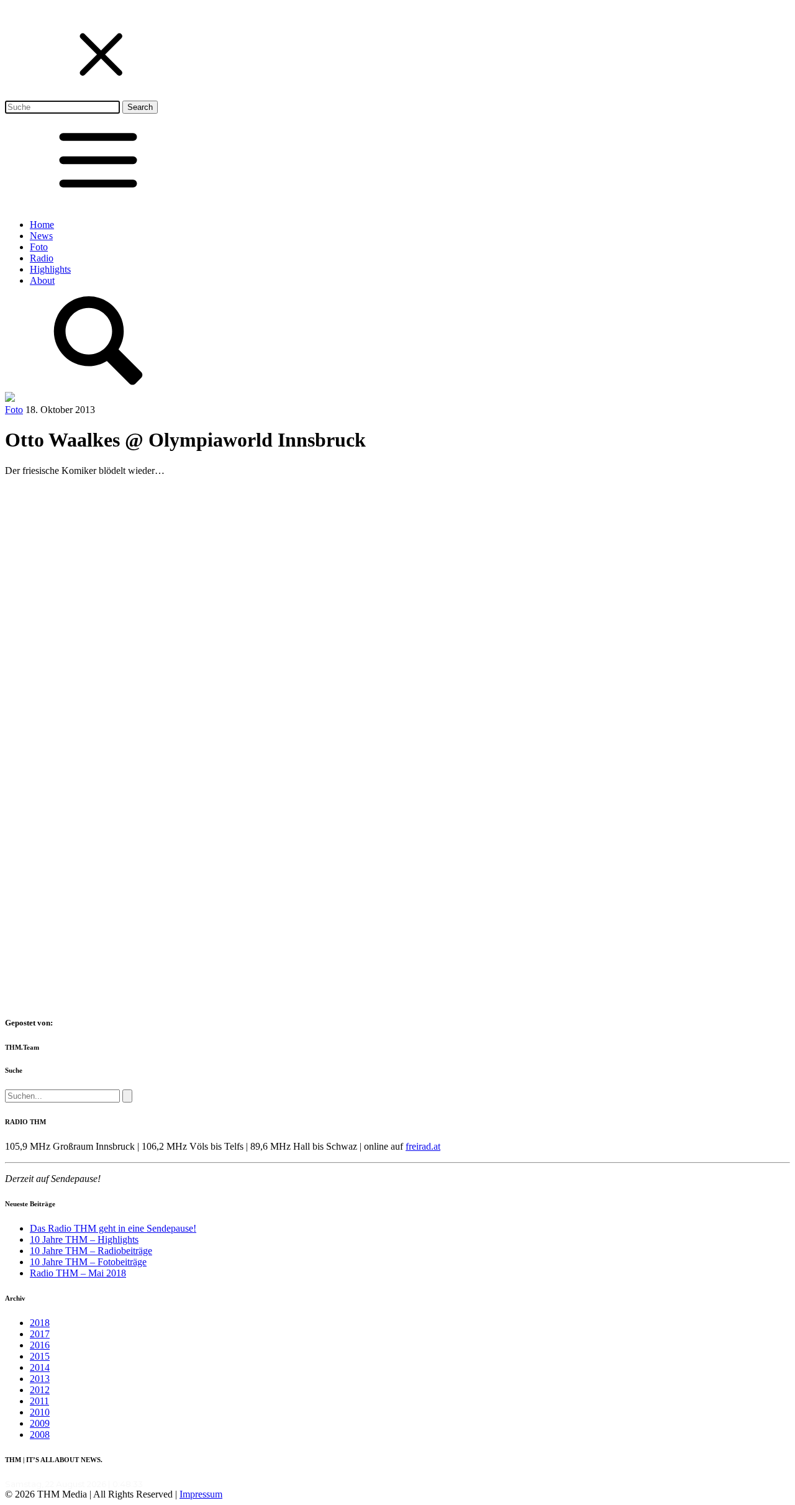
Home (42, 224)
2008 (40, 1434)
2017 (40, 1334)
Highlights (50, 269)
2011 (39, 1401)
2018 (40, 1322)
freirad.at (423, 1146)
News (41, 235)
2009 (40, 1423)
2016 (40, 1345)
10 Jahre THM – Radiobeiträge (91, 1250)
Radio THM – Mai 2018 (78, 1273)
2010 (40, 1412)
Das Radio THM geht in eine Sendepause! (113, 1228)
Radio (41, 258)
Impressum (200, 1494)
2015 (40, 1356)
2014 (40, 1367)
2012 (40, 1390)
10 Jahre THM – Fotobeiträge (88, 1262)
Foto (39, 247)
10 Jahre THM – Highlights (84, 1239)
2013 (40, 1378)
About (42, 280)
